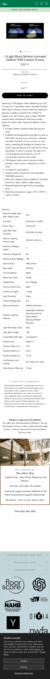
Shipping (16, 74)
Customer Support (25, 570)
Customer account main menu (25, 555)
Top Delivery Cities (25, 562)
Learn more (25, 72)
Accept (24, 660)
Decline (23, 667)
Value (24, 83)
